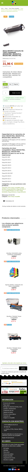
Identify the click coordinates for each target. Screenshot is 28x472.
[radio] (5, 84)
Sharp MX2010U (11, 189)
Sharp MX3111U (12, 192)
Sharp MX (4, 187)
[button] (2, 2)
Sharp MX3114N (21, 192)
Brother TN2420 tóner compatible (14, 348)
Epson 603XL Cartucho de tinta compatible (14, 285)
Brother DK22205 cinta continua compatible (14, 253)
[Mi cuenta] (23, 3)
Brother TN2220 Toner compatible (14, 317)
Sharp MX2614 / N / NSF (12, 190)
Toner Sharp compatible (14, 187)
